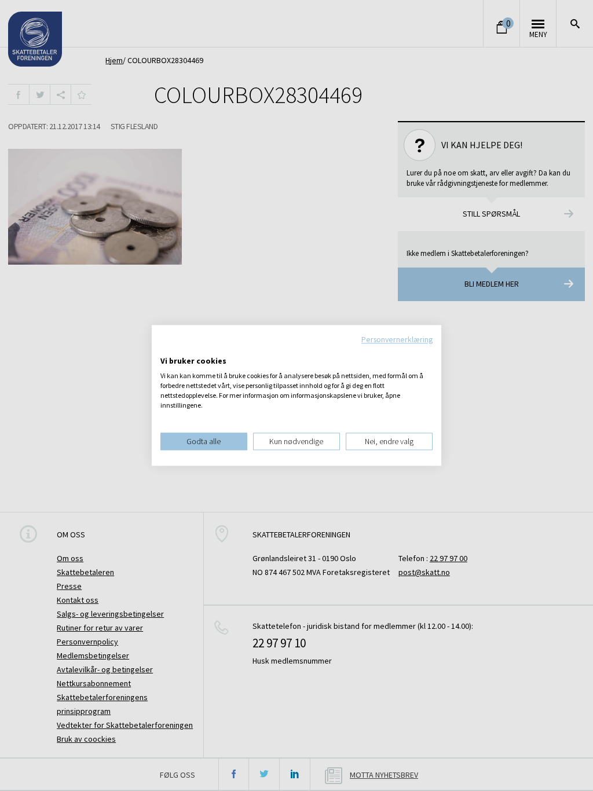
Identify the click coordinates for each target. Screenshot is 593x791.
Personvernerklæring (397, 339)
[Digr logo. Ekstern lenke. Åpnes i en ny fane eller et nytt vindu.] (168, 349)
